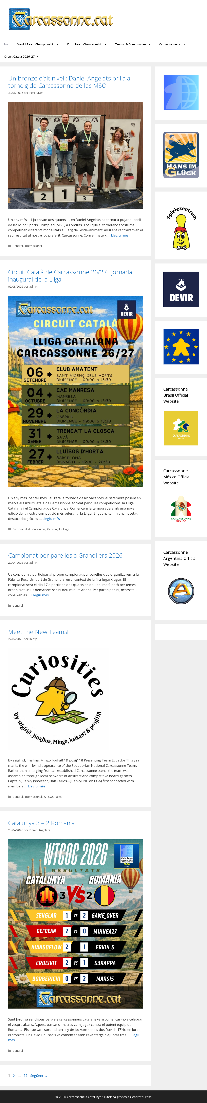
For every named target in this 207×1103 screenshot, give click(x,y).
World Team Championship (36, 44)
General (18, 246)
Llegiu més (119, 235)
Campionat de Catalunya (29, 529)
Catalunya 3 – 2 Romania (41, 823)
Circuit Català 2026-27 (19, 56)
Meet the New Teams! (38, 632)
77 (26, 1075)
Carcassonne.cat (170, 44)
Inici (6, 44)
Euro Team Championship (84, 44)
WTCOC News (52, 797)
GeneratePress (141, 1097)
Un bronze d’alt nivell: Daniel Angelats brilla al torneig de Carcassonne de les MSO (70, 82)
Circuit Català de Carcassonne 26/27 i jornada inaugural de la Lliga (70, 275)
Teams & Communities (131, 44)
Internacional (33, 246)
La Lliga (64, 529)
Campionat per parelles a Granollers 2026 (65, 555)
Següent (39, 1075)
